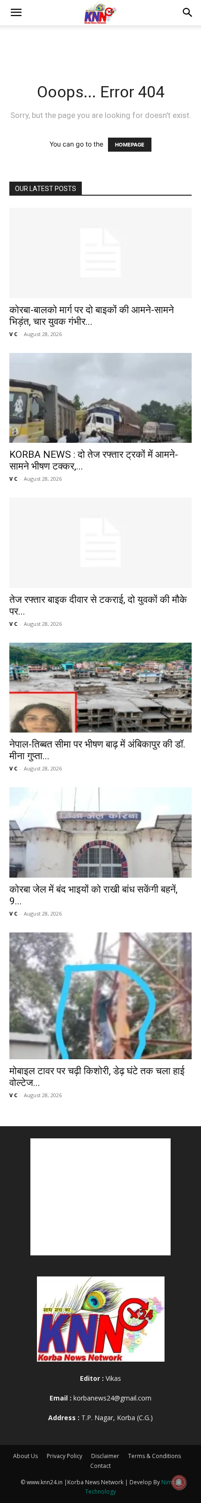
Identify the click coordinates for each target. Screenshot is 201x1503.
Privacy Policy (64, 1456)
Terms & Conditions (154, 1456)
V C (13, 333)
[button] (16, 12)
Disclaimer (105, 1456)
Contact (100, 1466)
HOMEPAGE (129, 144)
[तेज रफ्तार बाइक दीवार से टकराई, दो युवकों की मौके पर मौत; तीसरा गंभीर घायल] (100, 543)
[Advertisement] (100, 41)
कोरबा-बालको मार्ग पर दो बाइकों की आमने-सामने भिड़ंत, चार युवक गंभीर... (91, 315)
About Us (25, 1456)
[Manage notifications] (179, 1482)
